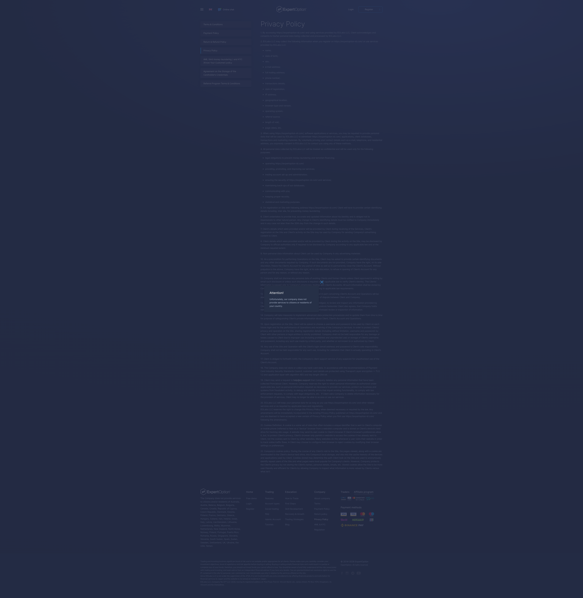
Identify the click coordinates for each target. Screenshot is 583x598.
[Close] (322, 282)
